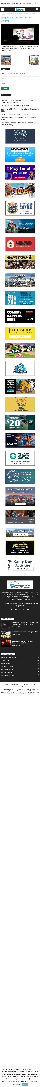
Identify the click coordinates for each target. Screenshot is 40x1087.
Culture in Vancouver (7, 666)
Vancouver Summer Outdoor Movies (13, 13)
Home (2, 13)
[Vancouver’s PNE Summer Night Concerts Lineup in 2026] (6, 643)
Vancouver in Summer (7, 669)
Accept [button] (25, 1084)
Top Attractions (15, 684)
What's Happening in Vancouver (10, 658)
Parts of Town (24, 684)
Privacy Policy (16, 687)
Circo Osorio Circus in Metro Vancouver (15, 114)
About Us (32, 684)
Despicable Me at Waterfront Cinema (16, 19)
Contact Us (24, 687)
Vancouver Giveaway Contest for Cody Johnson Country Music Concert (18, 102)
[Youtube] (28, 610)
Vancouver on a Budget (7, 675)
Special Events (5, 660)
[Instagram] (16, 610)
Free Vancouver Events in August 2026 (15, 106)
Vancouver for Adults (7, 672)
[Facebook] (12, 610)
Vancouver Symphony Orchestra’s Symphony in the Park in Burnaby (19, 124)
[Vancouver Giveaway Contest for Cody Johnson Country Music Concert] (6, 625)
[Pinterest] (20, 610)
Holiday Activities (6, 663)
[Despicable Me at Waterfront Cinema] (20, 34)
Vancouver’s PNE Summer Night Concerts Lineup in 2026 (20, 110)
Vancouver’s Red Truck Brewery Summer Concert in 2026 (20, 118)
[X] (24, 610)
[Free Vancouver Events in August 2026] (6, 634)
